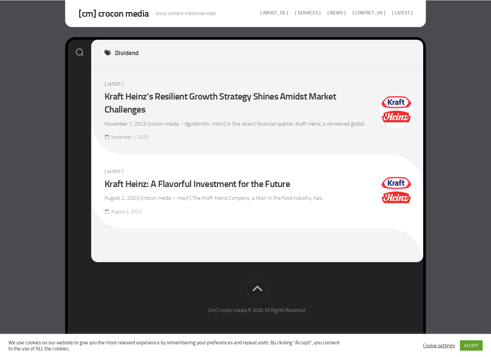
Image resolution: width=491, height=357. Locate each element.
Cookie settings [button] (439, 346)
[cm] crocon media (113, 13)
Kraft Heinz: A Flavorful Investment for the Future (197, 183)
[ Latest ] (402, 13)
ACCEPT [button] (471, 345)
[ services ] (308, 13)
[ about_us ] (274, 13)
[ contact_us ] (368, 13)
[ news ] (336, 13)
